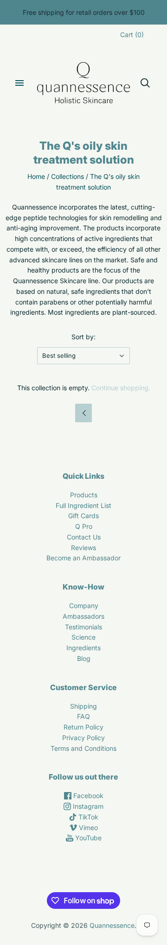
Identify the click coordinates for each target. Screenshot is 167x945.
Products (83, 495)
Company (83, 605)
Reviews (83, 548)
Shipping (83, 706)
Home (36, 176)
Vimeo (87, 827)
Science (83, 637)
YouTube (87, 838)
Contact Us (84, 537)
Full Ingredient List (83, 505)
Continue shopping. (120, 388)
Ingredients (83, 648)
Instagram (87, 806)
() (132, 34)
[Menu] (19, 83)
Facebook (87, 795)
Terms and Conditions (83, 748)
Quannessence (112, 925)
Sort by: (83, 337)
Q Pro (83, 526)
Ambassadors (83, 616)
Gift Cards (83, 516)
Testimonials (83, 627)
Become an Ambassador (83, 558)
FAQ (83, 716)
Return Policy (83, 727)
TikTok (87, 817)
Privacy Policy (83, 738)
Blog (83, 658)
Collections (67, 176)
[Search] (145, 83)
